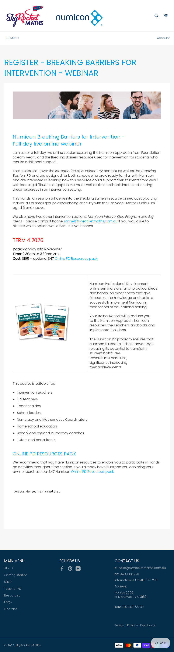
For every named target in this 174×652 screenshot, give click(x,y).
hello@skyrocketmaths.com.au (142, 568)
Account (163, 38)
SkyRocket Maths (28, 645)
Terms (119, 625)
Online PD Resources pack (76, 258)
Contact (10, 609)
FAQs (8, 602)
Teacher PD (12, 589)
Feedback (147, 625)
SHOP (8, 582)
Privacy (132, 625)
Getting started (15, 575)
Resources (12, 595)
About (8, 568)
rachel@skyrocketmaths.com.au (91, 221)
